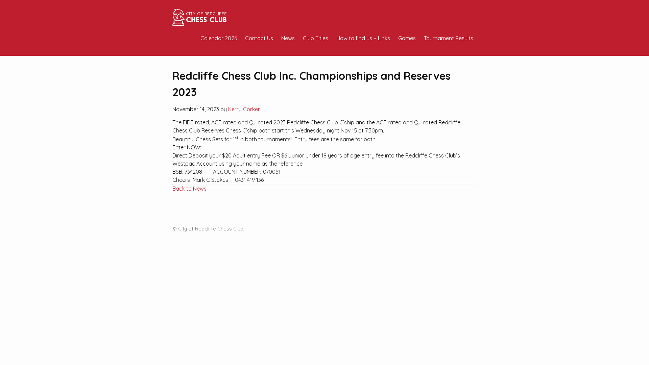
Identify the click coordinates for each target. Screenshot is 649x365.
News (288, 38)
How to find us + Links (363, 38)
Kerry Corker (244, 109)
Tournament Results (448, 38)
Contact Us (259, 38)
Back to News (189, 188)
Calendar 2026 (218, 38)
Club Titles (315, 38)
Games (407, 38)
